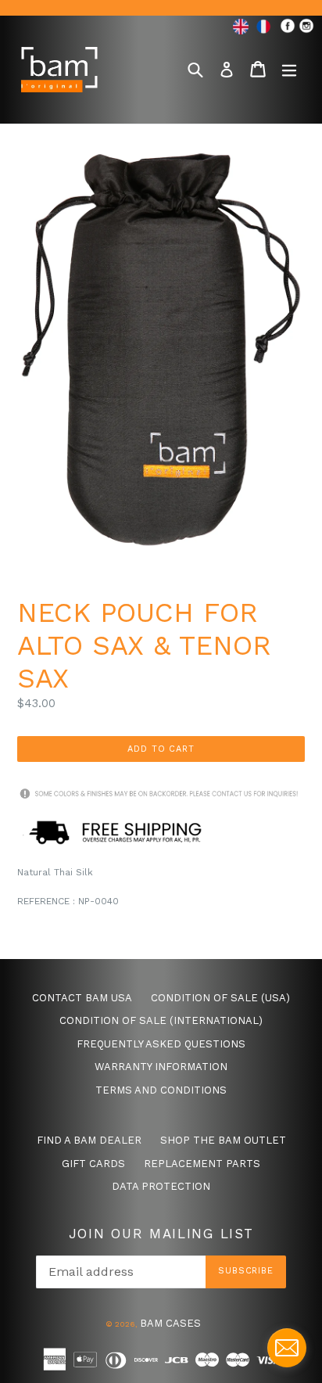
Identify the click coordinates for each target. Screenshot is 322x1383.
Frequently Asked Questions (161, 1044)
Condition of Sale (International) (161, 1020)
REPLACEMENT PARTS (202, 1163)
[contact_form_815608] (286, 1347)
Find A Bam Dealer (89, 1140)
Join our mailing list (161, 1233)
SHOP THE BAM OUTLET (223, 1140)
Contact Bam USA (82, 998)
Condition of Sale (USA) (220, 998)
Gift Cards (93, 1163)
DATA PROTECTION (161, 1186)
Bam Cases (170, 1323)
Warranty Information (161, 1066)
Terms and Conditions (161, 1090)
